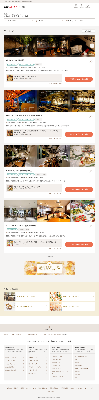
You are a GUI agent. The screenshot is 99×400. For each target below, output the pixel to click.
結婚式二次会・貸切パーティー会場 (37, 334)
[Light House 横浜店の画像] (49, 46)
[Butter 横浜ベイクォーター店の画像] (49, 156)
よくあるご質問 (49, 391)
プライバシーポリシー (32, 388)
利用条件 (22, 388)
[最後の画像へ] (92, 45)
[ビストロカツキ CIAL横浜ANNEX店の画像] (49, 211)
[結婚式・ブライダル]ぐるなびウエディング (15, 334)
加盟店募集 (65, 388)
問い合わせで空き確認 (80, 79)
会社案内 (9, 388)
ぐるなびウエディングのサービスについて (81, 388)
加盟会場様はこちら (55, 388)
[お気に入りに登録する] (91, 61)
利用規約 (15, 388)
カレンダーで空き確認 (80, 134)
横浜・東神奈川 (57, 334)
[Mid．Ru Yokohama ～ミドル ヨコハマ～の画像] (49, 101)
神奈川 (50, 334)
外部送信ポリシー (44, 388)
